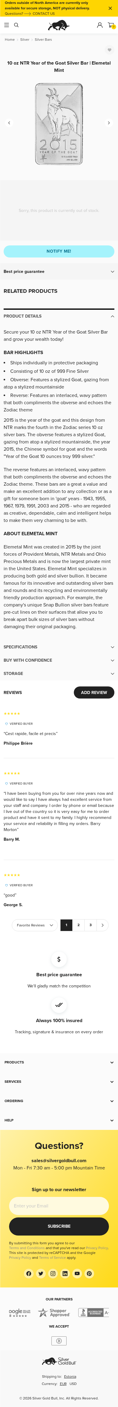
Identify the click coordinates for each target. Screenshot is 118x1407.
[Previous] (9, 123)
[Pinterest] (89, 1273)
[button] (59, 272)
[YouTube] (77, 1273)
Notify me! (59, 251)
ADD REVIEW (94, 692)
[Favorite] (109, 50)
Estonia (70, 1376)
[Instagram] (53, 1273)
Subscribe (59, 1226)
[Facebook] (29, 1273)
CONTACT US (44, 13)
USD (73, 1384)
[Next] (109, 123)
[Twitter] (41, 1273)
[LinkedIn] (65, 1273)
